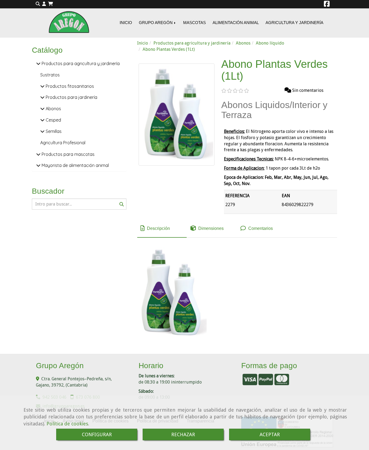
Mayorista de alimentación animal (75, 165)
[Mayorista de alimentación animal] (38, 165)
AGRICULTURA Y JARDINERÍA (294, 22)
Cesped (53, 120)
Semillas (53, 131)
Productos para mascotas (68, 154)
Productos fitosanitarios (69, 86)
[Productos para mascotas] (38, 154)
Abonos (53, 108)
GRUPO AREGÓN (156, 22)
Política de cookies (67, 424)
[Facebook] (327, 4)
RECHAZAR (183, 434)
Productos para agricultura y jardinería (80, 63)
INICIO (126, 22)
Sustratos (50, 75)
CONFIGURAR (97, 434)
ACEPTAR (270, 434)
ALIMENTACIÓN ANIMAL (236, 22)
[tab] (162, 228)
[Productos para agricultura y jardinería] (38, 63)
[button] (44, 4)
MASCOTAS (194, 22)
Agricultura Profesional (62, 142)
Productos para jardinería (71, 97)
